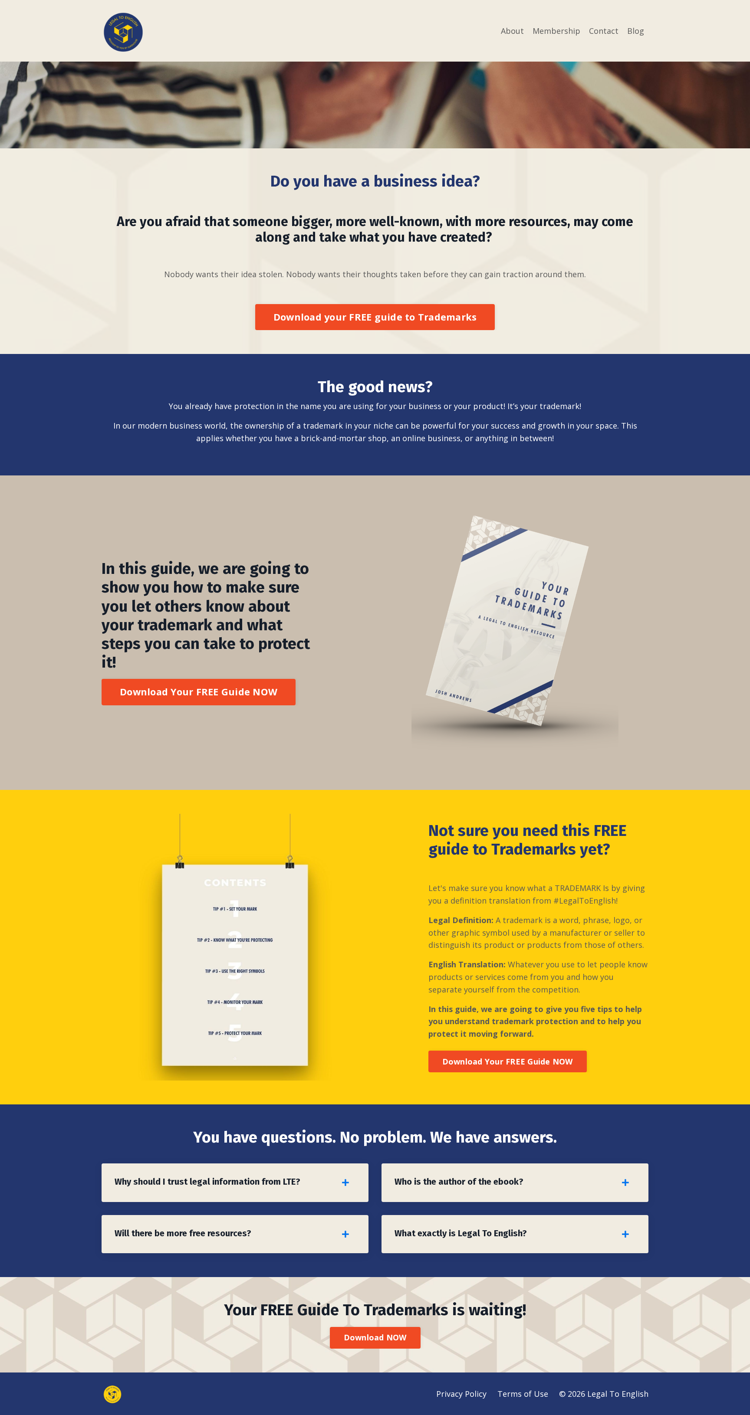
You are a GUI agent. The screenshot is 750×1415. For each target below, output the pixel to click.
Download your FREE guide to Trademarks (375, 317)
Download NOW (375, 1337)
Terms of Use (522, 1394)
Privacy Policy (461, 1394)
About (512, 31)
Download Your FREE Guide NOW (198, 691)
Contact (603, 31)
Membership (556, 31)
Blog (635, 31)
